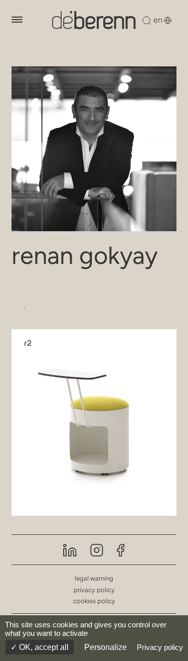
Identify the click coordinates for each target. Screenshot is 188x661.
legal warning (94, 578)
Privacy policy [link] (160, 647)
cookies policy (94, 601)
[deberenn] (94, 20)
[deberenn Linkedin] (70, 549)
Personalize (105, 647)
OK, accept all (43, 647)
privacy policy (94, 590)
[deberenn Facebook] (121, 549)
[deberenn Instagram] (96, 549)
